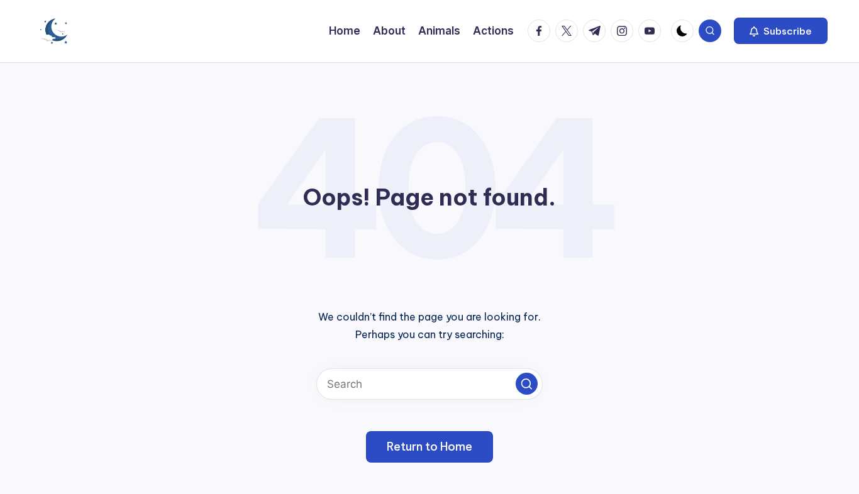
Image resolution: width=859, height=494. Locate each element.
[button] (781, 31)
